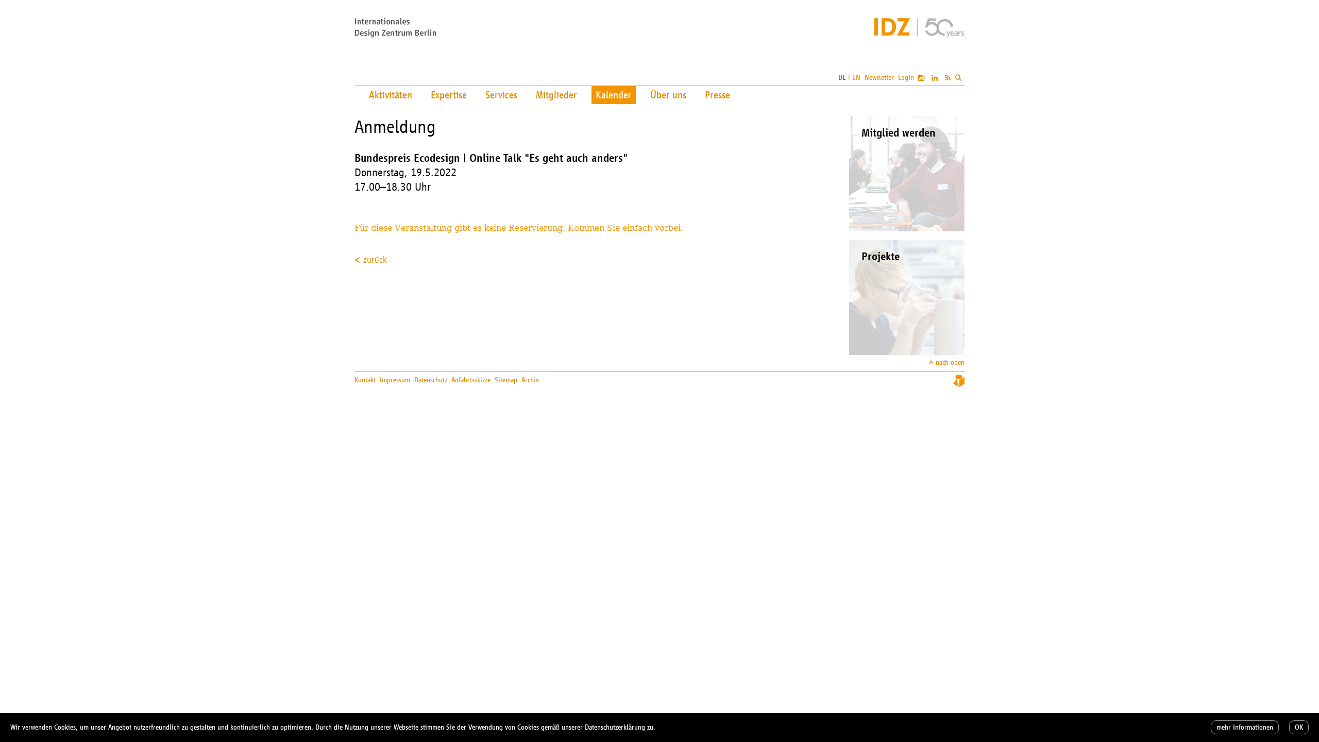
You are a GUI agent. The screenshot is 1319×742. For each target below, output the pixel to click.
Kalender (614, 94)
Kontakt (365, 380)
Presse (717, 94)
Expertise (449, 94)
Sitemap (506, 380)
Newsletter (879, 77)
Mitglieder (556, 94)
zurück (375, 260)
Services (501, 94)
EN (856, 77)
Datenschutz (430, 380)
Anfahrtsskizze (471, 380)
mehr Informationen (1244, 727)
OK (1299, 727)
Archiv (530, 380)
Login (906, 77)
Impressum (395, 380)
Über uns (668, 94)
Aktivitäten (390, 94)
